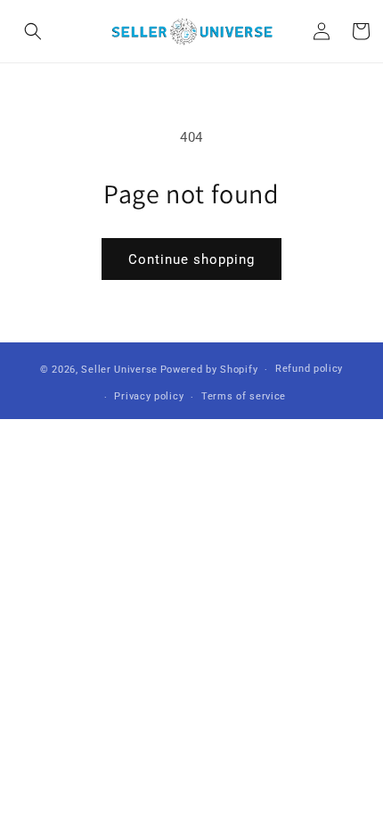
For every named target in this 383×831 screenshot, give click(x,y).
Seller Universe (119, 369)
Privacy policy (148, 396)
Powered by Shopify (209, 369)
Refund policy (309, 368)
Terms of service (243, 396)
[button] (33, 31)
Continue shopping (191, 259)
